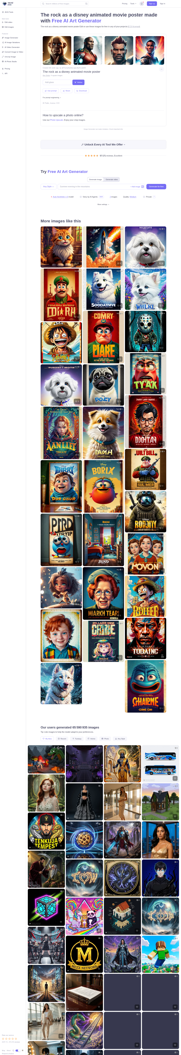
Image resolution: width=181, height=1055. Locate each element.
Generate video (112, 179)
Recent (63, 739)
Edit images (9, 27)
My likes (48, 739)
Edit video (8, 22)
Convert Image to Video (14, 52)
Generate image (95, 179)
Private (149, 197)
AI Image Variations (12, 42)
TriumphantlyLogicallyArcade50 (74, 68)
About (9, 1050)
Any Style (46, 75)
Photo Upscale (56, 120)
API (6, 73)
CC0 (57, 103)
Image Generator (11, 38)
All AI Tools (9, 12)
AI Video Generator (12, 47)
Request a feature (8, 1054)
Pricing (124, 4)
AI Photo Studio (11, 61)
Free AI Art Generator (76, 20)
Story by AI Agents (90, 197)
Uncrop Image (10, 57)
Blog (3, 1050)
